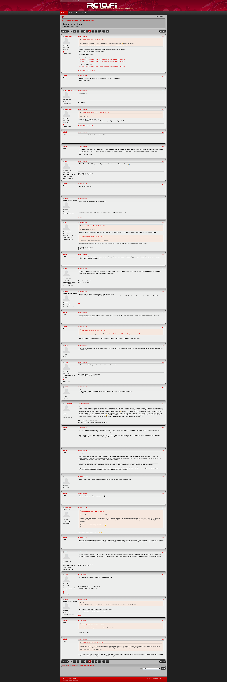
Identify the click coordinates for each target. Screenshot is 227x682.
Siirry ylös (65, 661)
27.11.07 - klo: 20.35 (82, 386)
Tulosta (162, 31)
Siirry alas (65, 31)
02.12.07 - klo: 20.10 (82, 551)
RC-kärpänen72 (69, 403)
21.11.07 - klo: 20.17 (82, 198)
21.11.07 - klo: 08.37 (82, 36)
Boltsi (66, 362)
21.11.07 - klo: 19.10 (82, 90)
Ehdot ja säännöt (154, 678)
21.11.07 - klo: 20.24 (82, 222)
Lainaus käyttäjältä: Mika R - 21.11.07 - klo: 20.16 (93, 226)
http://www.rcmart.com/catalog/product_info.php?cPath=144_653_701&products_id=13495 (102, 61)
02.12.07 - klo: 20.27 (82, 574)
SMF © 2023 (65, 678)
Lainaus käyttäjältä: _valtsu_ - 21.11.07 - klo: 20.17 (93, 236)
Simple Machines (72, 678)
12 (96, 31)
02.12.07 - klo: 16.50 (82, 493)
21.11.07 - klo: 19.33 (82, 132)
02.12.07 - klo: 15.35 (82, 476)
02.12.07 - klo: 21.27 (82, 639)
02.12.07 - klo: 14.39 (82, 450)
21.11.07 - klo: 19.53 (82, 161)
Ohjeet (148, 678)
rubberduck (68, 36)
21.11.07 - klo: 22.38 (82, 268)
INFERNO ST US (70, 90)
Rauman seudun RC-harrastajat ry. (86, 70)
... (80, 31)
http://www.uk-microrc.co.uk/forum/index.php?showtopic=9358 (123, 334)
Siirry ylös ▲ (162, 678)
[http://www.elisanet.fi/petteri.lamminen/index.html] (63, 379)
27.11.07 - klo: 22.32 (84, 403)
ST (65, 476)
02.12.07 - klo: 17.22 (82, 507)
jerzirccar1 (67, 507)
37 (103, 31)
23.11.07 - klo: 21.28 (82, 326)
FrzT (65, 161)
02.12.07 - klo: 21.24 (82, 620)
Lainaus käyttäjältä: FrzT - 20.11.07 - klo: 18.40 (92, 39)
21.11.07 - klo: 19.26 (82, 109)
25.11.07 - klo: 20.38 (82, 345)
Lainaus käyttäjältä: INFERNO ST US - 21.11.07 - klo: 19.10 (95, 112)
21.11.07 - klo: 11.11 (82, 75)
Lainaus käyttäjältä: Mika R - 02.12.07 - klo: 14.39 (93, 511)
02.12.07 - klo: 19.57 (82, 537)
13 (99, 31)
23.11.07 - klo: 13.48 (82, 312)
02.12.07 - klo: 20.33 (82, 599)
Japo (66, 345)
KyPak (79, 217)
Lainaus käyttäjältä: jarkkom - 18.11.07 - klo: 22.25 (93, 330)
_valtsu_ (67, 198)
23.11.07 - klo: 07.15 (82, 291)
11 (92, 31)
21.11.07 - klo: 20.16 (82, 183)
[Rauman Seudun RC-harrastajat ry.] (63, 51)
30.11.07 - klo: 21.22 (82, 427)
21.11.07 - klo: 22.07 (82, 254)
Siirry (140, 668)
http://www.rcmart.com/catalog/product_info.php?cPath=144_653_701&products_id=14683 (102, 66)
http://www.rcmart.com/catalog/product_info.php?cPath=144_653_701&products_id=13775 (102, 59)
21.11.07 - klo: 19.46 (82, 146)
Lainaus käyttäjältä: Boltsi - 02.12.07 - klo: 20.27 (92, 624)
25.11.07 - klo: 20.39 (82, 362)
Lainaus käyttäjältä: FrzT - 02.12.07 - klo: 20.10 (92, 642)
